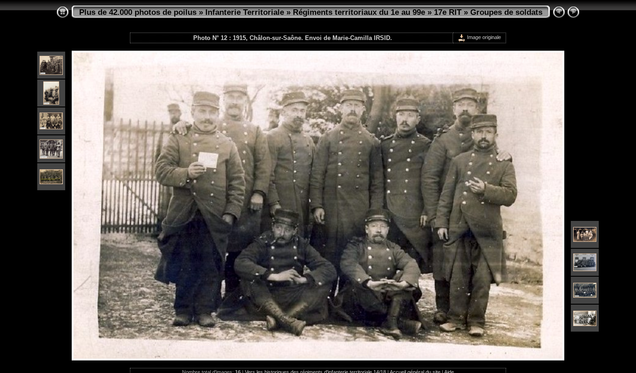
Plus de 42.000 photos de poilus (137, 12)
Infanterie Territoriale (244, 12)
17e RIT (447, 12)
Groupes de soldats (506, 12)
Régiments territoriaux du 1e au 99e (359, 12)
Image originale (483, 37)
